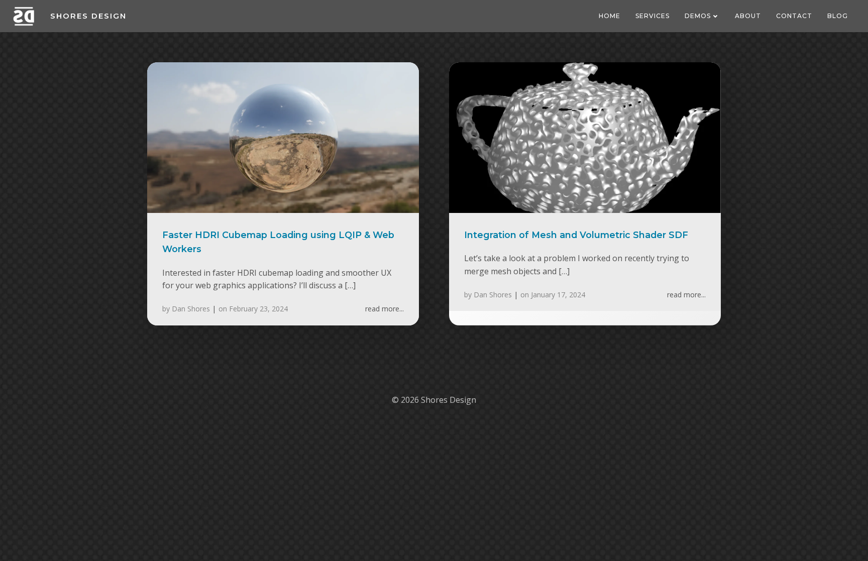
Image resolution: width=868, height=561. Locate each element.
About (748, 16)
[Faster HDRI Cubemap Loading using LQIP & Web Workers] (283, 136)
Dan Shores (191, 308)
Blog (837, 16)
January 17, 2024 (558, 294)
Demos (698, 16)
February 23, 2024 (258, 308)
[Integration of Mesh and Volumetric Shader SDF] (585, 136)
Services (652, 16)
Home (609, 16)
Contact (794, 16)
